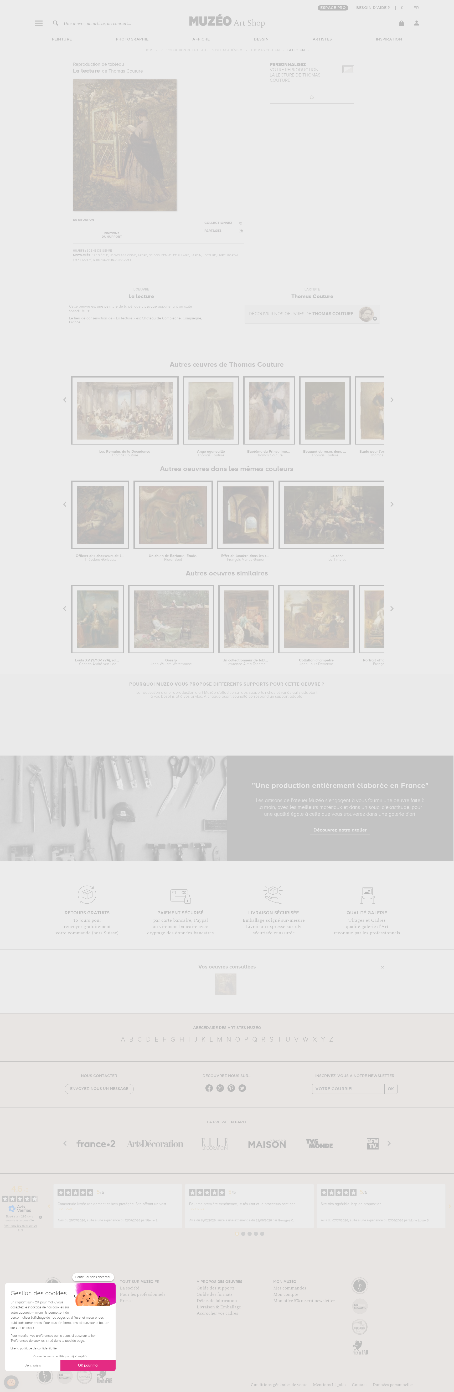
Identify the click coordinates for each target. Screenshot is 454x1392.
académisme (79, 310)
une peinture (107, 306)
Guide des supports (216, 1288)
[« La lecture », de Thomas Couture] (225, 984)
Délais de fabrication (217, 1300)
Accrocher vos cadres (217, 1313)
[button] (11, 1382)
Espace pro (333, 7)
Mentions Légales (329, 1384)
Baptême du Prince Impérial (269, 453)
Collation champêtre (316, 662)
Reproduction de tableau (183, 50)
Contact (359, 1384)
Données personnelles (393, 1384)
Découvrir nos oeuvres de (301, 314)
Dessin (261, 39)
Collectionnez (218, 223)
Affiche (201, 39)
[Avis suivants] (449, 1206)
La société (129, 1288)
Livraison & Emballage (219, 1307)
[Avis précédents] (49, 1206)
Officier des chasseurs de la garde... (100, 558)
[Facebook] (210, 1091)
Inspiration (389, 39)
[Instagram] (221, 1091)
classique (149, 306)
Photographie (132, 39)
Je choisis (33, 1365)
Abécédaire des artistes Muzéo (227, 1027)
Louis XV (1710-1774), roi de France (97, 662)
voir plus (66, 1208)
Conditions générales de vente (279, 1384)
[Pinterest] (232, 1091)
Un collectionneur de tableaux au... (246, 662)
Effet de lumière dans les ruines (245, 558)
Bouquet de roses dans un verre (325, 453)
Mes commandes (289, 1288)
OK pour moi (88, 1365)
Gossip (171, 662)
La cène (337, 558)
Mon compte (285, 1294)
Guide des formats (215, 1294)
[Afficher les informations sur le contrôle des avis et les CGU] (40, 1217)
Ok (391, 1089)
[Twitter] (243, 1091)
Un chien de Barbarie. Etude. (173, 558)
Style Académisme (228, 50)
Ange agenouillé (211, 453)
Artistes (322, 39)
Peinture (62, 39)
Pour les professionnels (142, 1294)
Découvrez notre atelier (340, 830)
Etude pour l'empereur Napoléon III (383, 453)
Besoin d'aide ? (373, 7)
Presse (126, 1300)
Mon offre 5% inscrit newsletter (304, 1300)
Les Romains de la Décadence (124, 453)
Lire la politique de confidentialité (34, 1348)
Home (149, 50)
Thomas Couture (266, 50)
